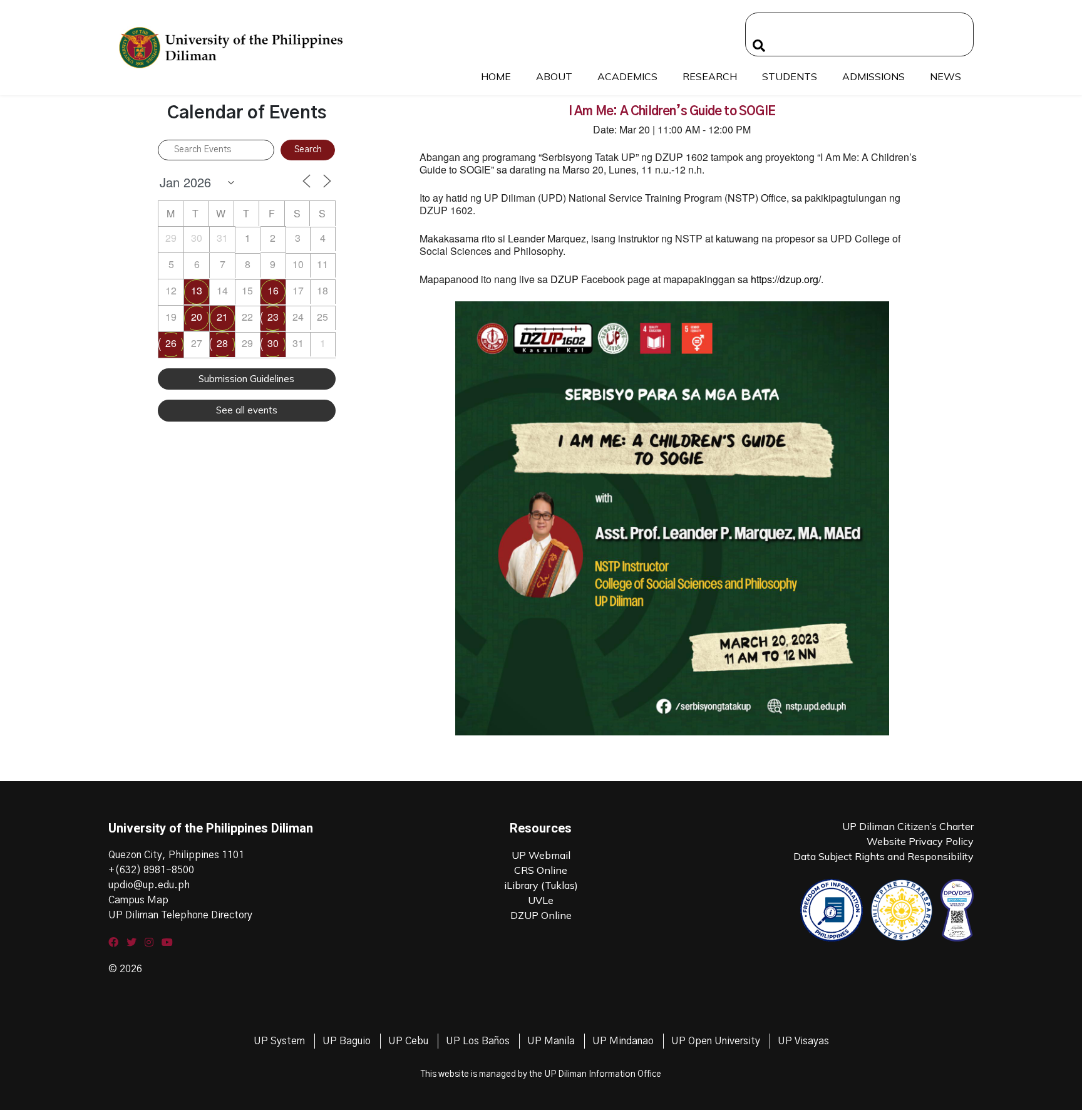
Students (789, 76)
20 (196, 316)
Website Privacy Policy (920, 841)
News (945, 76)
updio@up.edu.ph (149, 885)
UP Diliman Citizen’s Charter (908, 826)
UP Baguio (346, 1041)
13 (196, 290)
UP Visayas (803, 1041)
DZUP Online (541, 915)
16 (273, 290)
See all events (246, 410)
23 (273, 316)
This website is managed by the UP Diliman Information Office (541, 1074)
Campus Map (138, 900)
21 (222, 316)
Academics (627, 76)
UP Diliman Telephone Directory (180, 915)
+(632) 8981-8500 (151, 870)
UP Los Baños (478, 1041)
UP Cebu (408, 1041)
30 (273, 343)
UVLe (541, 900)
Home (496, 76)
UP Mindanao (623, 1041)
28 (222, 343)
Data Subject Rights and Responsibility (883, 856)
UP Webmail (541, 855)
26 (171, 343)
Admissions (873, 76)
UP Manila (551, 1041)
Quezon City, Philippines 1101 (176, 855)
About (554, 76)
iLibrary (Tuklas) (541, 885)
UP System (279, 1041)
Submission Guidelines (246, 379)
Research (710, 76)
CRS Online (540, 870)
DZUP (564, 279)
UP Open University (715, 1041)
